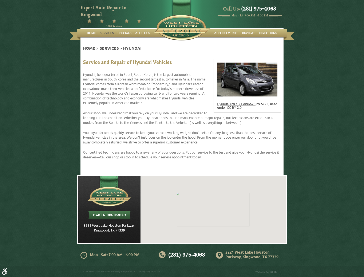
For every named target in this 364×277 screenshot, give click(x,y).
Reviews (248, 33)
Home (91, 33)
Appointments (226, 33)
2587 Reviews (114, 26)
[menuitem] (91, 33)
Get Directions (109, 215)
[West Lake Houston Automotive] (181, 27)
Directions (268, 33)
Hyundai (132, 48)
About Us (142, 33)
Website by (268, 272)
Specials (124, 33)
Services (107, 33)
